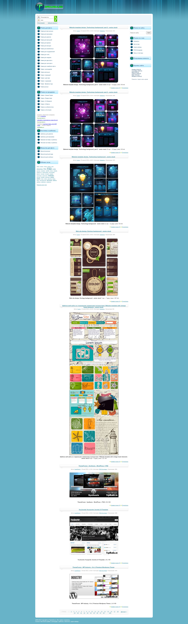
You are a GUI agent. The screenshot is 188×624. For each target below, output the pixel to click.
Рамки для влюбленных (47, 48)
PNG (44, 169)
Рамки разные (44, 87)
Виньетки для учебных (47, 157)
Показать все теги (42, 185)
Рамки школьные (45, 72)
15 (108, 611)
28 (103, 613)
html (52, 166)
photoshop (40, 169)
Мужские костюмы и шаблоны (49, 139)
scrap (54, 169)
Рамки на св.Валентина (47, 107)
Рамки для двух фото (46, 60)
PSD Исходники (103, 469)
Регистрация (41, 23)
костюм (38, 177)
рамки (38, 178)
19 (74, 613)
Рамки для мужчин (46, 43)
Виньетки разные (45, 151)
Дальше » (124, 612)
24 (91, 613)
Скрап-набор (45, 172)
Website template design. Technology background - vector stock (93, 157)
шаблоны (43, 181)
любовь (42, 177)
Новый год (39, 172)
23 (87, 613)
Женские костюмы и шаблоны (49, 142)
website (55, 170)
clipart (38, 166)
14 (105, 611)
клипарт (51, 175)
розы (42, 178)
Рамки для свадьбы (46, 57)
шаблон (38, 181)
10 (92, 611)
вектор (38, 173)
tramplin (47, 170)
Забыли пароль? (52, 23)
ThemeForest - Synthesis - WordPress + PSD (93, 466)
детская (42, 173)
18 (117, 611)
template (43, 170)
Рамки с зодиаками (46, 81)
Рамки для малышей (46, 40)
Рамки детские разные (47, 31)
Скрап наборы (138, 47)
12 (98, 611)
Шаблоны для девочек (47, 134)
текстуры (49, 178)
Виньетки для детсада (47, 154)
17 (114, 611)
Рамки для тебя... (45, 54)
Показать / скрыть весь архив (140, 79)
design (41, 166)
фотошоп (49, 180)
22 (84, 613)
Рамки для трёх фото (46, 63)
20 (78, 613)
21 (81, 613)
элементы (48, 181)
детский (47, 173)
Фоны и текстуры (138, 53)
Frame (45, 166)
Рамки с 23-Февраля (46, 101)
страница (43, 116)
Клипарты (102, 30)
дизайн (51, 173)
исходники (39, 175)
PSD (49, 168)
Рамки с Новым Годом (47, 95)
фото (38, 180)
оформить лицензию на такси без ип (47, 120)
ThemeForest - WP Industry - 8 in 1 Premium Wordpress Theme (93, 567)
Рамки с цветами (45, 78)
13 (101, 611)
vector (51, 170)
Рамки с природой (46, 75)
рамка (52, 177)
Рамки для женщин (46, 45)
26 (97, 613)
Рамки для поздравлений (48, 51)
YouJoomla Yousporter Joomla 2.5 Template (93, 509)
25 (94, 613)
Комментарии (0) (115, 88)
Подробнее (125, 88)
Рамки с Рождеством (46, 98)
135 (110, 613)
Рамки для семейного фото (48, 66)
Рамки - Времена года (47, 84)
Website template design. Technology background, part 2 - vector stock (93, 27)
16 (111, 611)
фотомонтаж (43, 180)
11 (95, 611)
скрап (45, 178)
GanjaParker (77, 469)
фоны (53, 178)
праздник (47, 177)
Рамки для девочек (46, 37)
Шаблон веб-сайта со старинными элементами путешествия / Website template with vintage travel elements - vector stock (94, 306)
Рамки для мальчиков (46, 34)
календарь (44, 175)
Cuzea (78, 30)
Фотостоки (136, 44)
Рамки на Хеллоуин (46, 110)
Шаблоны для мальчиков (47, 137)
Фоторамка (51, 172)
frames (49, 166)
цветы (54, 180)
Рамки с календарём (46, 69)
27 (100, 613)
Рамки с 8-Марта (45, 104)
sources (38, 170)
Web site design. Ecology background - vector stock (93, 231)
